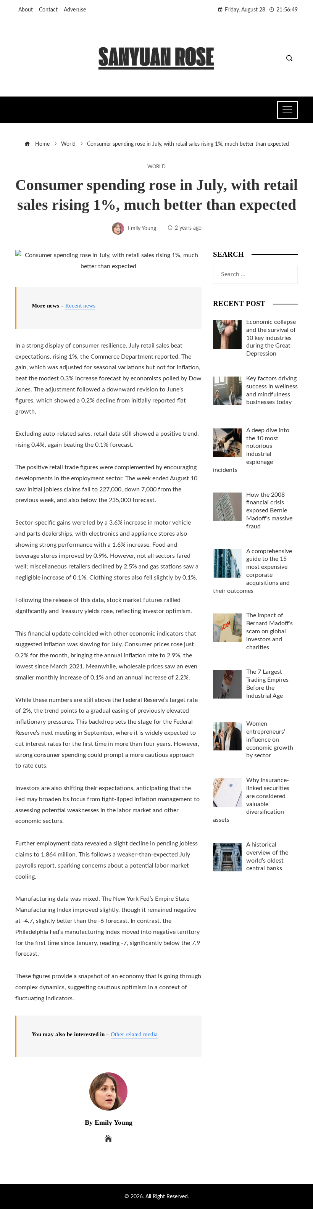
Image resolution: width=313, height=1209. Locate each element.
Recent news (80, 306)
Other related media (134, 1034)
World (156, 166)
